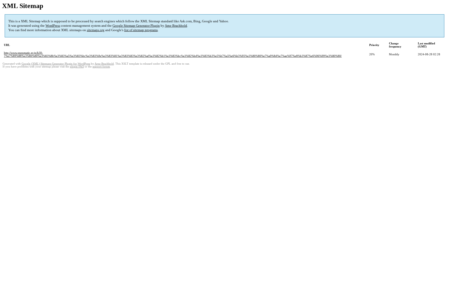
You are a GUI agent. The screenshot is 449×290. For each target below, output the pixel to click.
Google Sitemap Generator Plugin (136, 26)
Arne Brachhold (176, 26)
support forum (101, 66)
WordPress (52, 26)
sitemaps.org (95, 30)
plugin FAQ (77, 66)
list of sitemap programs (141, 30)
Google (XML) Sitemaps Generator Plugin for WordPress (56, 63)
